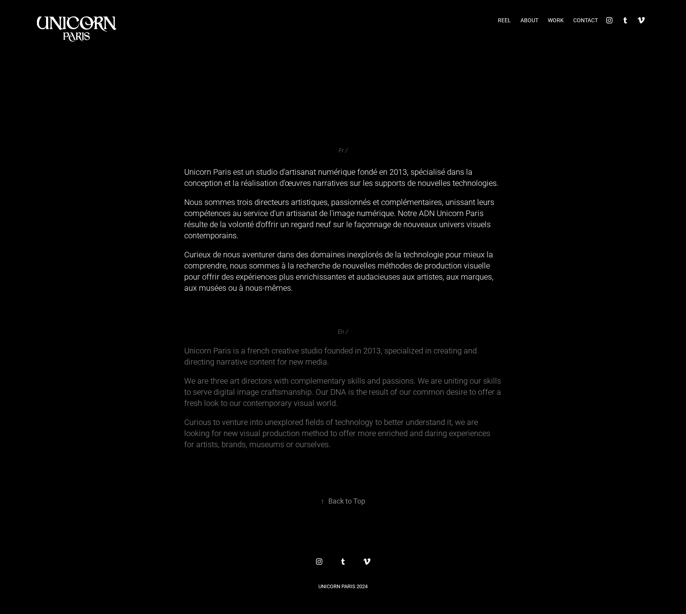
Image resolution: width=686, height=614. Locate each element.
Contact (585, 20)
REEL (504, 20)
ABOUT (529, 20)
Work (556, 20)
